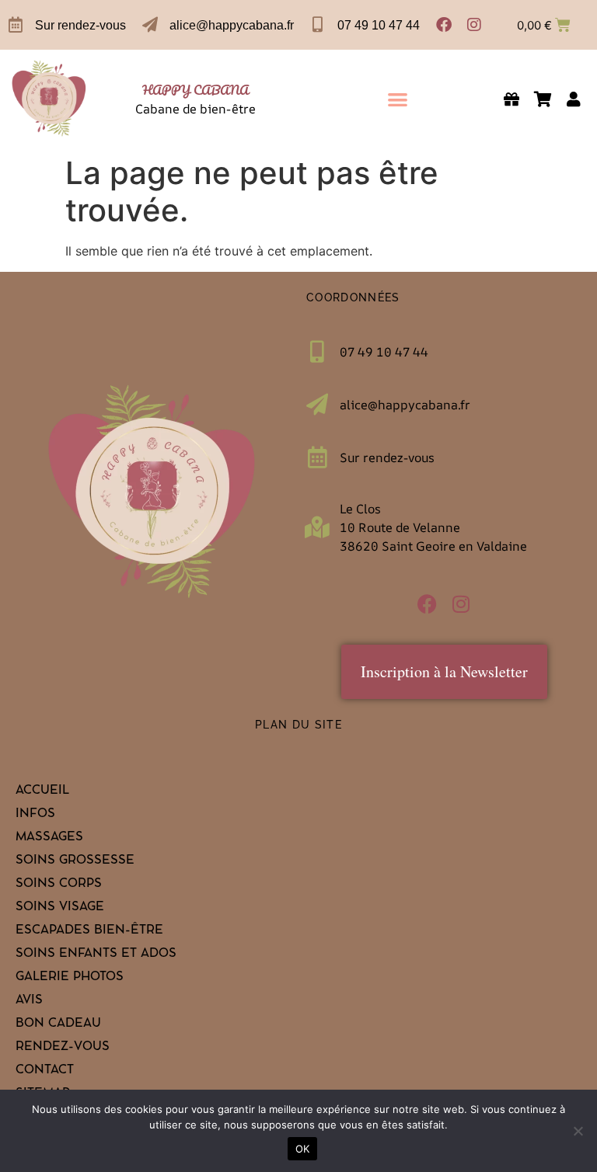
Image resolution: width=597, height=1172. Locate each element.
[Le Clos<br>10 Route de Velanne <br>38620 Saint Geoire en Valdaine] (317, 527)
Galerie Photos (70, 978)
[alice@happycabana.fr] (150, 25)
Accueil (42, 791)
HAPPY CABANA (195, 89)
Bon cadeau (58, 1024)
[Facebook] (444, 25)
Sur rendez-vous (80, 25)
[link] (49, 99)
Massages (49, 838)
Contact (45, 1071)
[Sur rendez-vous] (15, 25)
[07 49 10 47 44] (318, 25)
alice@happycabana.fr (231, 25)
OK (302, 1148)
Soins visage (60, 908)
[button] (398, 99)
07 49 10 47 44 (378, 25)
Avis (29, 1001)
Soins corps (59, 884)
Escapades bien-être (89, 931)
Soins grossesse (75, 861)
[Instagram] (474, 25)
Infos (35, 814)
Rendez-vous (63, 1047)
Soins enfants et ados (96, 954)
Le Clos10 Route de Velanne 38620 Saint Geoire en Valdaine (433, 527)
